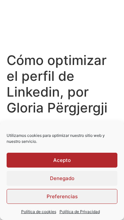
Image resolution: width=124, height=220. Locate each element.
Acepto (62, 160)
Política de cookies (38, 211)
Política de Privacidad (80, 211)
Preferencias (62, 196)
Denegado (62, 178)
